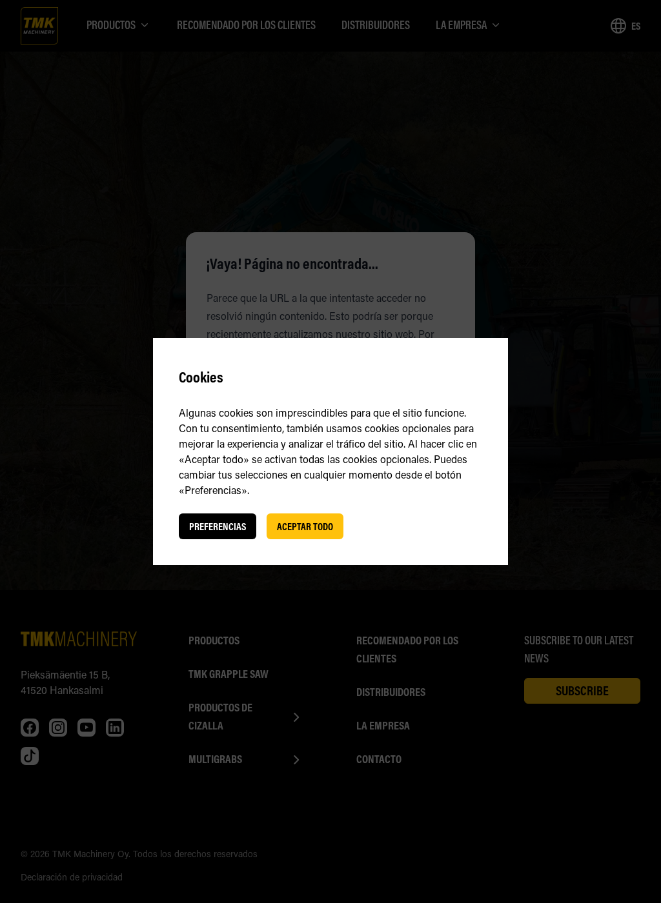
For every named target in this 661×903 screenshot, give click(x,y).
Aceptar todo (305, 526)
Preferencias (217, 526)
